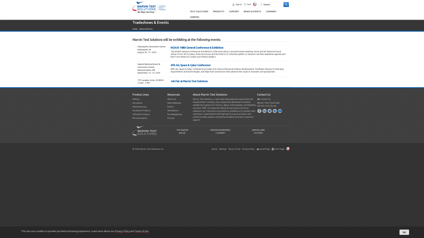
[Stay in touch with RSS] (274, 110)
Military (136, 99)
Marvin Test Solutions (145, 133)
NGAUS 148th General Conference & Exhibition (197, 47)
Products (218, 11)
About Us (171, 99)
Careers (194, 17)
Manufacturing (139, 107)
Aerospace (137, 103)
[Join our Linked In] (264, 110)
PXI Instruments (139, 118)
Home (135, 29)
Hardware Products (141, 110)
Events (170, 107)
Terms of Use (234, 149)
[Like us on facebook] (259, 110)
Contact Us (265, 99)
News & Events (252, 11)
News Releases (174, 103)
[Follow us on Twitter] (269, 110)
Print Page (279, 149)
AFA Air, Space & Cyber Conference (191, 65)
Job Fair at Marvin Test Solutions (189, 81)
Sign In (239, 4)
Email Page (265, 149)
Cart (249, 4)
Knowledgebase (174, 114)
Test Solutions (199, 11)
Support (234, 11)
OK (404, 232)
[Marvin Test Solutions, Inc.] (149, 13)
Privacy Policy (248, 149)
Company (271, 11)
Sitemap (223, 149)
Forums (170, 118)
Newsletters (173, 110)
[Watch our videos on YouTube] (280, 110)
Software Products (141, 114)
